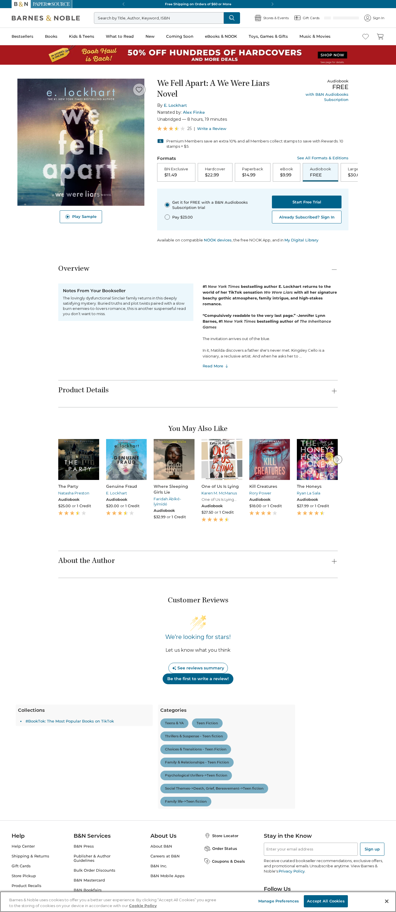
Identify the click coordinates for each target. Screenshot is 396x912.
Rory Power (260, 493)
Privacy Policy (291, 871)
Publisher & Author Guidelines (92, 859)
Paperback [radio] (225, 172)
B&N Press (84, 847)
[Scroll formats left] (157, 172)
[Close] (386, 901)
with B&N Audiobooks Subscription (327, 97)
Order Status (224, 849)
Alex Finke (194, 112)
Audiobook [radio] (293, 172)
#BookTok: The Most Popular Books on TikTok (112, 721)
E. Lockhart (175, 105)
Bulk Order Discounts (94, 871)
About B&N (161, 847)
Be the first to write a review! (198, 679)
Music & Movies (314, 36)
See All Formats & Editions (322, 158)
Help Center (23, 847)
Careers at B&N (165, 857)
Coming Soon (179, 36)
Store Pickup (24, 876)
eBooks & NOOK (221, 36)
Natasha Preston (73, 493)
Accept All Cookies (325, 901)
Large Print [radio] (331, 172)
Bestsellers (22, 36)
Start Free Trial (307, 202)
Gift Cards (21, 866)
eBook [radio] (259, 172)
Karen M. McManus (219, 493)
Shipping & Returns (30, 857)
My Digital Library (301, 240)
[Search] (251, 18)
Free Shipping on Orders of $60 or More (198, 4)
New (150, 36)
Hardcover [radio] (188, 172)
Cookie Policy (143, 905)
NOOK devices (218, 241)
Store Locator (225, 836)
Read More (213, 366)
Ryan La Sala (308, 493)
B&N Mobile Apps (167, 876)
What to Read (120, 36)
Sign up (372, 849)
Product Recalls (26, 886)
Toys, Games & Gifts (268, 36)
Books (51, 36)
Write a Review (211, 129)
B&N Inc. (158, 866)
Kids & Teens (81, 36)
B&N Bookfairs (88, 890)
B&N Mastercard (89, 881)
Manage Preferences (278, 901)
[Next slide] (337, 460)
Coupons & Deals (228, 861)
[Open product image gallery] (81, 142)
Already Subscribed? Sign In (307, 217)
